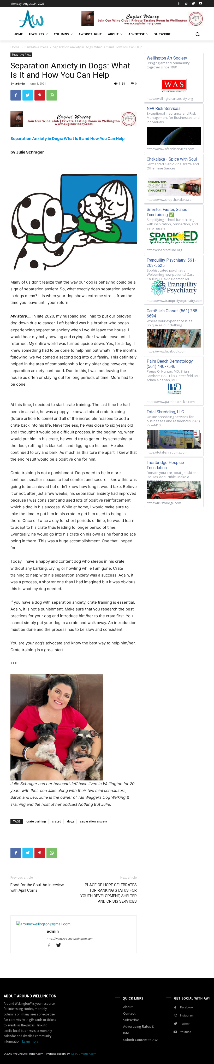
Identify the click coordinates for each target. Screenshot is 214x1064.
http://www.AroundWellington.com (70, 938)
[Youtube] (201, 4)
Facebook (186, 1007)
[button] (197, 34)
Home (15, 47)
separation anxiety (93, 821)
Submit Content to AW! (140, 1039)
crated (56, 821)
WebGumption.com (83, 1053)
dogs (70, 821)
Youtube (185, 1032)
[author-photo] (43, 924)
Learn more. (30, 1041)
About (128, 1006)
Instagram (187, 1015)
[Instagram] (186, 4)
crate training (36, 821)
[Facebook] (179, 4)
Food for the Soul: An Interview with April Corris (37, 888)
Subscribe (131, 1020)
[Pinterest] (39, 95)
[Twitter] (193, 4)
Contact (129, 1013)
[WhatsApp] (51, 95)
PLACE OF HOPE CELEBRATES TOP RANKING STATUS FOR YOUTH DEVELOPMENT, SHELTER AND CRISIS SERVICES (108, 893)
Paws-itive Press (36, 47)
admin (20, 83)
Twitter (184, 1024)
